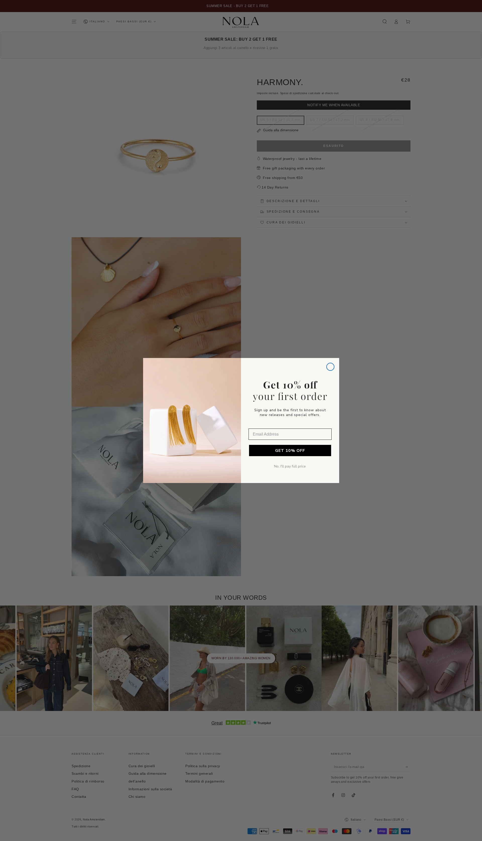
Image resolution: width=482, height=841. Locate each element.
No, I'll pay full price (290, 466)
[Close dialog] (330, 367)
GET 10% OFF (290, 450)
